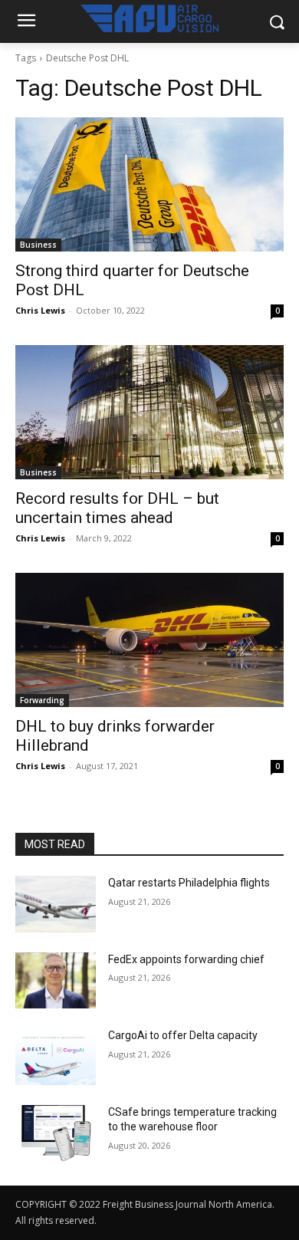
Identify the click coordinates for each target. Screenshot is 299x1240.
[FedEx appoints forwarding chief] (55, 980)
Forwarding (42, 700)
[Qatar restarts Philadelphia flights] (55, 904)
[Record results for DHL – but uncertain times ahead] (149, 412)
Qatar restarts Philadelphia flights (189, 883)
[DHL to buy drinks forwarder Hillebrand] (149, 640)
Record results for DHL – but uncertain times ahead (117, 508)
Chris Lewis (40, 310)
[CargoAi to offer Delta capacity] (55, 1056)
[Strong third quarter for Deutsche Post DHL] (149, 184)
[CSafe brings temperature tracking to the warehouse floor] (55, 1133)
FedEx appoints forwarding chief (186, 959)
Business (38, 244)
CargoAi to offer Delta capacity (183, 1035)
